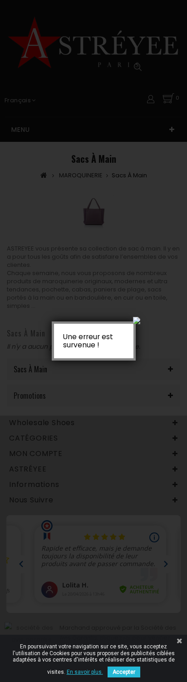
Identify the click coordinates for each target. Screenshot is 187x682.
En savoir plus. (85, 672)
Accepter (124, 672)
